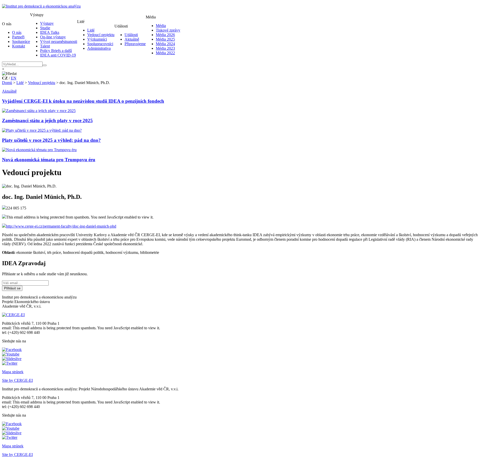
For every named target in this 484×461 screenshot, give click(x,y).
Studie (45, 28)
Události (131, 35)
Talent (45, 46)
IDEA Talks (49, 32)
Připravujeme (135, 44)
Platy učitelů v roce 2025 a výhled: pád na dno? (51, 140)
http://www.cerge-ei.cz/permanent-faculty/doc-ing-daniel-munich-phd (61, 226)
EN (13, 78)
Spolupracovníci (100, 44)
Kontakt (18, 46)
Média (161, 25)
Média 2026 (165, 35)
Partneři (18, 37)
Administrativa (99, 48)
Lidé (91, 30)
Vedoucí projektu (100, 35)
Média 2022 (165, 53)
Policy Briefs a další (56, 50)
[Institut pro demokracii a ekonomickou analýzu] (41, 6)
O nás (16, 32)
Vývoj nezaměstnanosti (58, 41)
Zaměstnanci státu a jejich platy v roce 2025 (47, 120)
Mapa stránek (12, 372)
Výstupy (47, 23)
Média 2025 (165, 39)
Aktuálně (132, 39)
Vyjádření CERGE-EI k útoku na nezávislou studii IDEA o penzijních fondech (83, 101)
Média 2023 (165, 48)
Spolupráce (21, 41)
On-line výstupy (53, 37)
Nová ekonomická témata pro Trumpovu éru (48, 159)
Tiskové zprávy (168, 30)
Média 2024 (165, 44)
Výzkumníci (97, 39)
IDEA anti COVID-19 (58, 55)
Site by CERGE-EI (17, 380)
